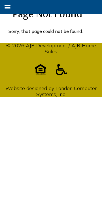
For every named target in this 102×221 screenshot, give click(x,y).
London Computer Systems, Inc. (66, 91)
